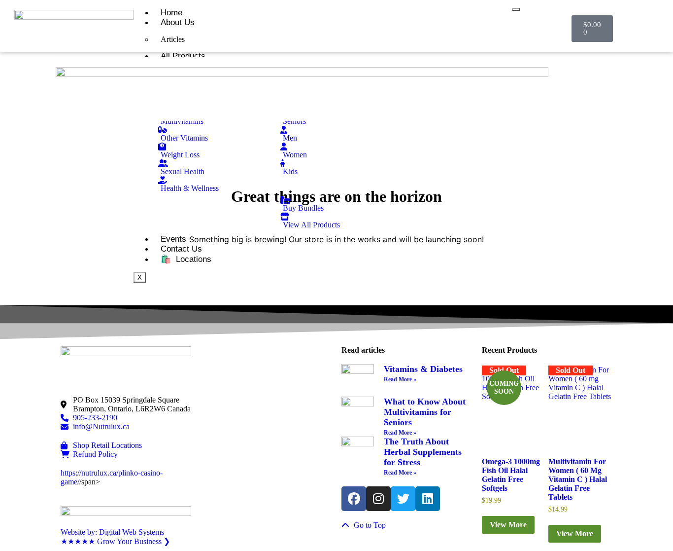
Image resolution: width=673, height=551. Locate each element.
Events (173, 239)
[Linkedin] (427, 498)
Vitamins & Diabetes (423, 369)
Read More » (400, 379)
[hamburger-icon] (516, 9)
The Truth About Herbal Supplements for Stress (423, 452)
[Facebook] (353, 498)
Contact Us (181, 249)
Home (171, 12)
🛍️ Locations (186, 259)
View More (508, 524)
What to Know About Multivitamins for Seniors (425, 412)
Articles (173, 39)
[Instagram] (378, 498)
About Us (178, 22)
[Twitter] (403, 498)
